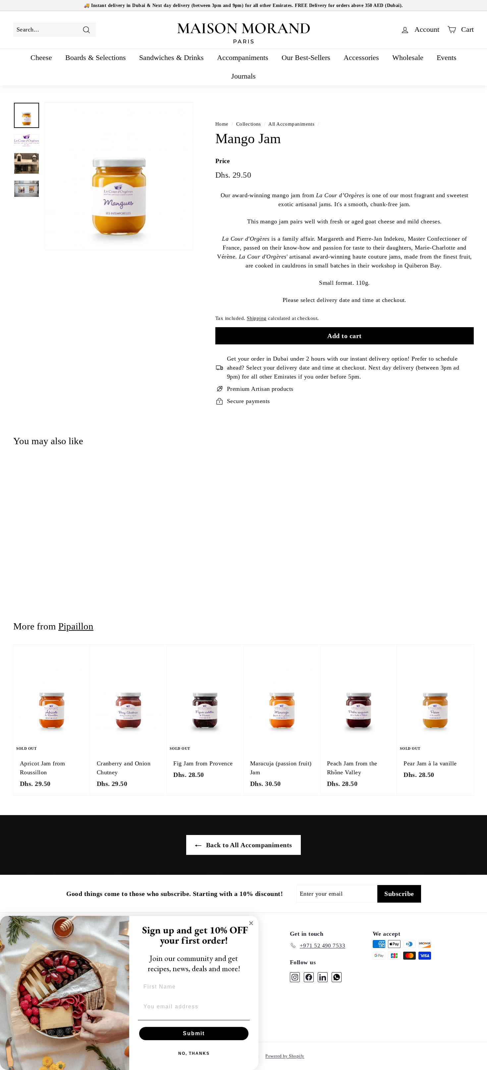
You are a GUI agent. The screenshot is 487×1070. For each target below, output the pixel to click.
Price (222, 160)
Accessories (361, 57)
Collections (248, 124)
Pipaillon (75, 626)
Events (447, 57)
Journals (243, 76)
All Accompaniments (291, 124)
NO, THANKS (194, 1053)
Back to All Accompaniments (248, 845)
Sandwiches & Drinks (171, 57)
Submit (194, 1033)
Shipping (257, 318)
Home (222, 124)
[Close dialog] (251, 923)
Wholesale (407, 57)
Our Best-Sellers (306, 57)
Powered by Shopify (284, 1055)
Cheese (41, 57)
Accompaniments (242, 57)
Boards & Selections (95, 57)
